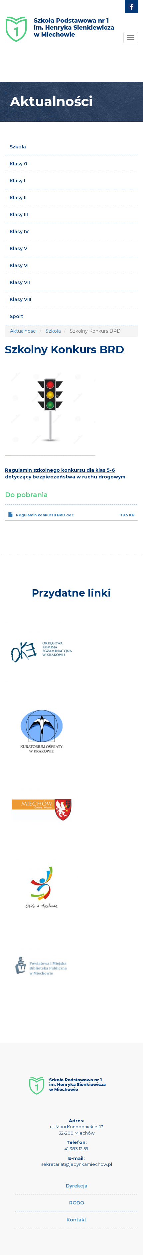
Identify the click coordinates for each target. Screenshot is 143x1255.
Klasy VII (20, 282)
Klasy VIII (20, 299)
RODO (76, 1203)
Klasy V (18, 249)
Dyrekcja (76, 1186)
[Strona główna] (60, 24)
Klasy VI (19, 266)
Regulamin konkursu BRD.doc (45, 515)
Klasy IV (19, 232)
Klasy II (18, 198)
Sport (16, 316)
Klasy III (19, 215)
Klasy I (17, 181)
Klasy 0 (18, 164)
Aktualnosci (23, 331)
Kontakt (76, 1220)
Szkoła (18, 147)
